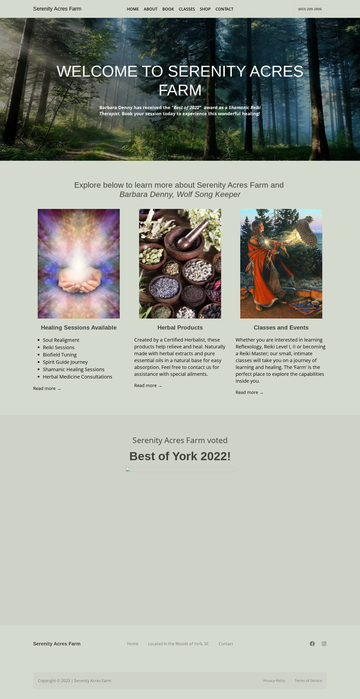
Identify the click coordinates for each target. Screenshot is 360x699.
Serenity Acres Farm (57, 9)
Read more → (47, 388)
